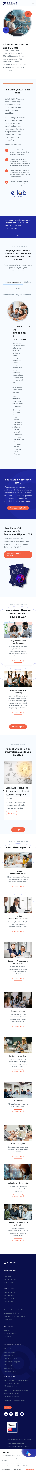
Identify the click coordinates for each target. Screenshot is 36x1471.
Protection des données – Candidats (18, 1446)
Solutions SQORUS (10, 1371)
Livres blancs (8, 1340)
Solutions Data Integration (12, 1362)
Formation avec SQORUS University (15, 1316)
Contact (7, 1407)
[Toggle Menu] (33, 3)
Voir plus (18, 829)
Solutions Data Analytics (11, 1358)
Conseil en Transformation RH (13, 1310)
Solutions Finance (9, 1352)
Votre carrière (8, 1301)
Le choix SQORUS (9, 1282)
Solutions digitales (10, 1365)
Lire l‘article (11, 813)
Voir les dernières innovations (14, 554)
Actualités (7, 1330)
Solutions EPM (8, 1355)
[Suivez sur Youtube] (22, 1414)
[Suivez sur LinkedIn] (6, 1414)
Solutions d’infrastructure (12, 1368)
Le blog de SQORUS (10, 1333)
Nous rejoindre (9, 1295)
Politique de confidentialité (15, 1444)
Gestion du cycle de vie (11, 1313)
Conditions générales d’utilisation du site (19, 1440)
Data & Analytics (9, 1319)
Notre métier (8, 1277)
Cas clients (7, 1337)
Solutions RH (8, 1349)
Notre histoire (8, 1274)
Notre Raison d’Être (10, 1279)
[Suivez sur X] (11, 1414)
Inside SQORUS (9, 1298)
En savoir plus (18, 661)
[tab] (13, 282)
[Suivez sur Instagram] (16, 1414)
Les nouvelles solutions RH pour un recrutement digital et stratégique (17, 791)
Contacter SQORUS (18, 508)
